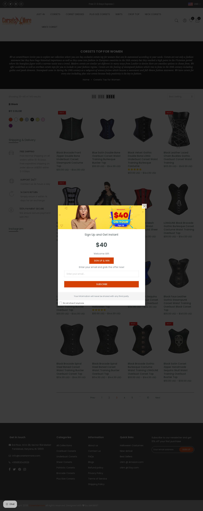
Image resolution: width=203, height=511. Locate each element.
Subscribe (101, 284)
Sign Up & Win (101, 260)
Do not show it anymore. (73, 303)
